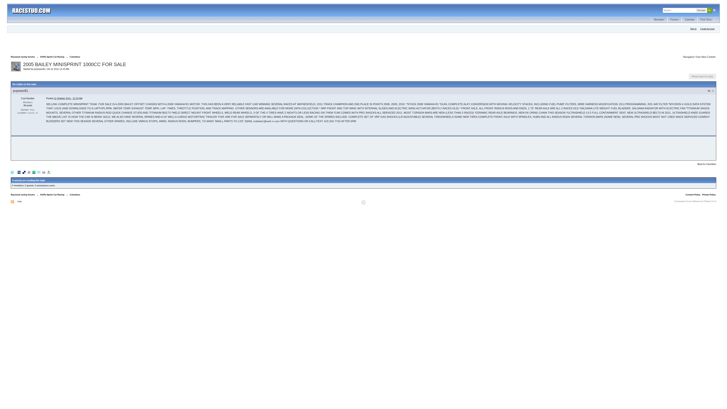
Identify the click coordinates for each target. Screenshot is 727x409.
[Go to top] (363, 202)
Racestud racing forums (23, 195)
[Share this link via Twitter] (12, 172)
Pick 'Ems (706, 19)
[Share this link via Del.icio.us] (24, 172)
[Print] (43, 172)
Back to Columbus (706, 164)
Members (659, 19)
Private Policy (709, 195)
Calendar (689, 19)
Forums (674, 19)
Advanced (714, 10)
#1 (709, 91)
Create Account (707, 29)
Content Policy (693, 195)
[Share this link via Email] (38, 172)
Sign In (693, 29)
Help (19, 201)
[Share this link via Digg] (19, 172)
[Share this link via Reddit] (28, 172)
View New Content (705, 56)
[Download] (48, 172)
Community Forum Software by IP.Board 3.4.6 (695, 201)
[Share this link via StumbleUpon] (33, 172)
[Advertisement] (80, 43)
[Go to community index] (31, 10)
